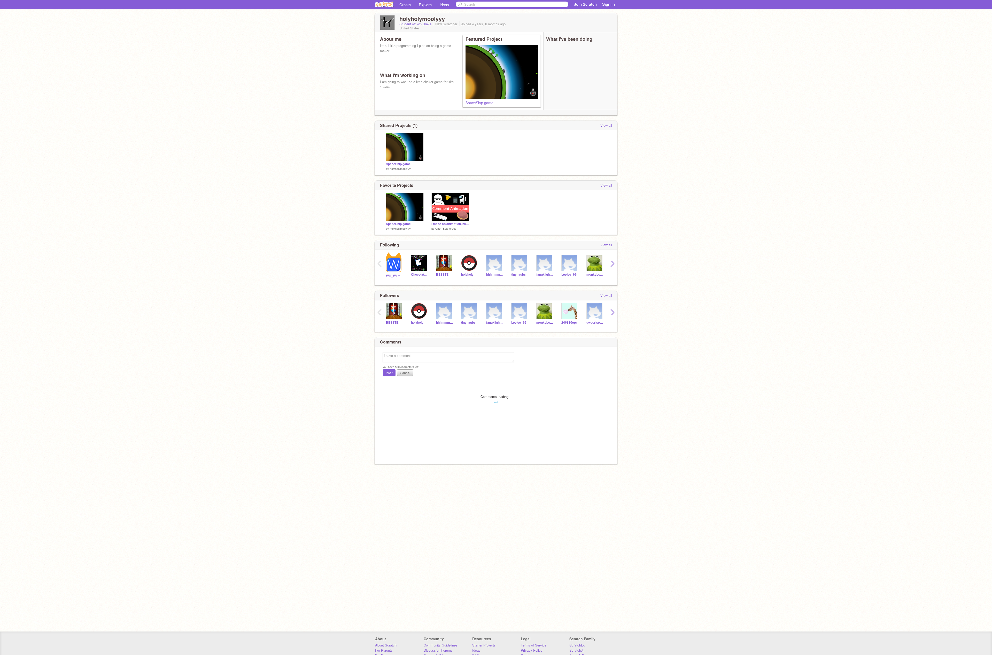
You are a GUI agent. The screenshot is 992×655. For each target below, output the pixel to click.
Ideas (444, 4)
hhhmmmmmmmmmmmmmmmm (494, 274)
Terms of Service (533, 645)
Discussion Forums (438, 650)
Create (405, 4)
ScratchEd (577, 645)
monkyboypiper (595, 274)
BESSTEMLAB (444, 274)
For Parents (384, 650)
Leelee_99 (569, 274)
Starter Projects (484, 645)
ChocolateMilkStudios (419, 274)
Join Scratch (585, 4)
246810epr (569, 322)
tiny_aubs (518, 274)
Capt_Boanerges (445, 228)
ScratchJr (576, 650)
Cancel (405, 372)
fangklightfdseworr (545, 274)
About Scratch (386, 645)
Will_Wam (393, 276)
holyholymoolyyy (400, 168)
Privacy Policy (531, 650)
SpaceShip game (479, 102)
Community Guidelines (441, 645)
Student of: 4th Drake (415, 23)
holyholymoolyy (469, 274)
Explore (425, 4)
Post (389, 372)
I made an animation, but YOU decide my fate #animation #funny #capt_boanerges (450, 224)
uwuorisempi (595, 322)
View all (606, 125)
